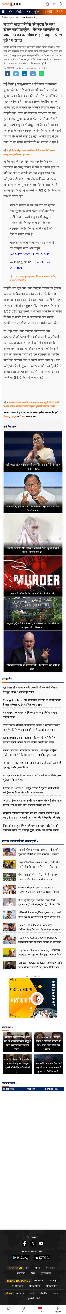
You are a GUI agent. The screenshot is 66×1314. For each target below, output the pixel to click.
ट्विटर (22, 416)
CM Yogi (53, 1280)
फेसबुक (6, 416)
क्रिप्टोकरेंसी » (9, 1083)
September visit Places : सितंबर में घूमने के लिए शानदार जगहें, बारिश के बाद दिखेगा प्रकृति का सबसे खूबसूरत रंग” (29, 742)
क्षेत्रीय (19, 11)
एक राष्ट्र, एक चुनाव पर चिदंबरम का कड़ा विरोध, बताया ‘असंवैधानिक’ (30, 715)
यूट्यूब (13, 416)
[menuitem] (10, 12)
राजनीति (48, 11)
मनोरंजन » (7, 1027)
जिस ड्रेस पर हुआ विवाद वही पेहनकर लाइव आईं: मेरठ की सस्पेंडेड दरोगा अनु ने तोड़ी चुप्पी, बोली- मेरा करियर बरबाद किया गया (31, 830)
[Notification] (47, 5)
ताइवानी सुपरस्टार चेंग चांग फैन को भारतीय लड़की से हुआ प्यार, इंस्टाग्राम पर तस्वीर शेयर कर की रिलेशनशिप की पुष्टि (32, 815)
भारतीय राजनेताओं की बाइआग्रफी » (20, 841)
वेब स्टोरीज (50, 1268)
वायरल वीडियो (34, 1286)
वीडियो (37, 1268)
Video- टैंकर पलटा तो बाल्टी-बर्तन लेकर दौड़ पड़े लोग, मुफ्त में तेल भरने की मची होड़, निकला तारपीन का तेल (32, 803)
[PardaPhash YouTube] (41, 1245)
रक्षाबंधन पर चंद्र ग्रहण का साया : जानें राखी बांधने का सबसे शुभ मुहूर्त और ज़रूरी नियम (32, 765)
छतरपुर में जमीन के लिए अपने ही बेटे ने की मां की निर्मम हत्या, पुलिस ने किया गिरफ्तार (32, 778)
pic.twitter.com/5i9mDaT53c (29, 254)
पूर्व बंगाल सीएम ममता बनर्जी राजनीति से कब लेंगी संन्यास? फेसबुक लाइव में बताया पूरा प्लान (31, 690)
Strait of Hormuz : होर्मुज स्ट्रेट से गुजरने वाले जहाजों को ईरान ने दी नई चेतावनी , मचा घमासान (31, 790)
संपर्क (32, 1293)
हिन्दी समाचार (7, 17)
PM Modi (38, 1280)
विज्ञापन (56, 1293)
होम (10, 11)
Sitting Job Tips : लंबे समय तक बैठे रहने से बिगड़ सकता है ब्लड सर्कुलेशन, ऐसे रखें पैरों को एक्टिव (32, 702)
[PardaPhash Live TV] (54, 5)
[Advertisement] (33, 1193)
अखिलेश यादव (52, 1286)
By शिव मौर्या (9, 68)
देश (28, 11)
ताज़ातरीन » (8, 679)
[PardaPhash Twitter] (33, 1245)
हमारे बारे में (20, 1293)
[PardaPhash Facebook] (24, 1245)
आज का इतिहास (17, 1286)
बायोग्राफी (21, 1273)
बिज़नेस (59, 11)
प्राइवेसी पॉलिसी (34, 1298)
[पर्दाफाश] (11, 5)
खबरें (27, 1268)
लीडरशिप (43, 1293)
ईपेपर (33, 1273)
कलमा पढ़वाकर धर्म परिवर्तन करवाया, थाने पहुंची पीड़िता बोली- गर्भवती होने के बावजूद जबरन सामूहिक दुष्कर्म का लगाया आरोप (30, 755)
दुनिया (37, 11)
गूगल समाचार (46, 1273)
